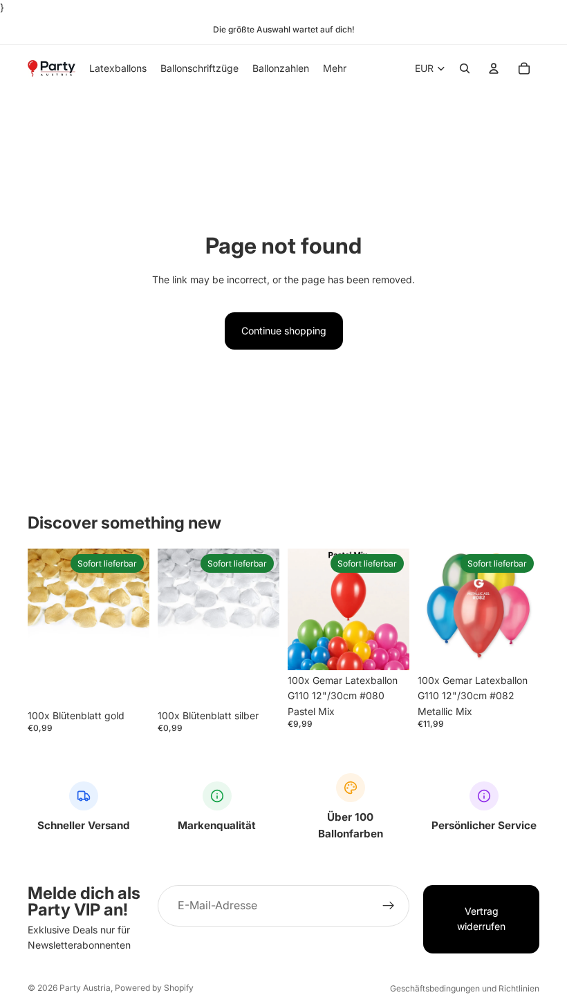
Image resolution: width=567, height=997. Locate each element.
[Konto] (493, 69)
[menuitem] (334, 68)
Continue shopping (283, 330)
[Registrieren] (388, 905)
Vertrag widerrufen (481, 918)
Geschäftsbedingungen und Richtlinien (464, 988)
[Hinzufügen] (127, 684)
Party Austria (85, 987)
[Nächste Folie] (394, 609)
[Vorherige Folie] (303, 609)
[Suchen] (464, 69)
